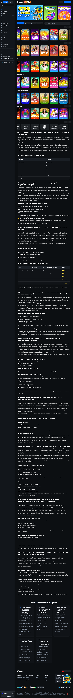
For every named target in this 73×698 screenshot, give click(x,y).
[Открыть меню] (2, 2)
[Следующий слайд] (70, 27)
